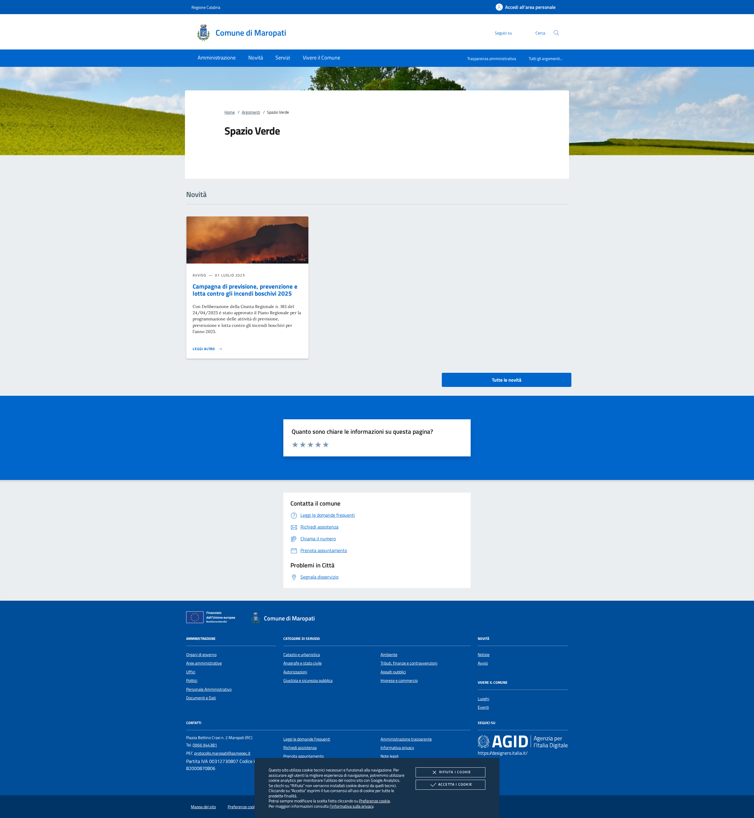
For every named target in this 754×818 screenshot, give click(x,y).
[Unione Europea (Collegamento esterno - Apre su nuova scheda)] (212, 618)
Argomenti (251, 112)
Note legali (390, 756)
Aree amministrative (204, 663)
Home (229, 112)
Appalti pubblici (393, 672)
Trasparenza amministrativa (491, 58)
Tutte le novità (506, 379)
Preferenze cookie (374, 801)
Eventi (483, 707)
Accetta (455, 784)
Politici (191, 680)
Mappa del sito (203, 807)
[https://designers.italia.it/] (523, 741)
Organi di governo (201, 654)
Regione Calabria (205, 7)
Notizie (484, 654)
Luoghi (483, 699)
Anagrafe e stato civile (302, 663)
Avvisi (483, 663)
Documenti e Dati (201, 698)
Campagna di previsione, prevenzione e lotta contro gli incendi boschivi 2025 (245, 290)
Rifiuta (455, 772)
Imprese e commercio (399, 680)
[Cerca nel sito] (556, 33)
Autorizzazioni (295, 672)
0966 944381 (205, 745)
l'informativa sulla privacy (351, 806)
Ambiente (389, 654)
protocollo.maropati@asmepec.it (222, 753)
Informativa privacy (397, 747)
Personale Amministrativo (209, 689)
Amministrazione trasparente (406, 739)
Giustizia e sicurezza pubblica (308, 680)
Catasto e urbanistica (301, 654)
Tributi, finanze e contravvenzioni (409, 663)
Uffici (190, 672)
